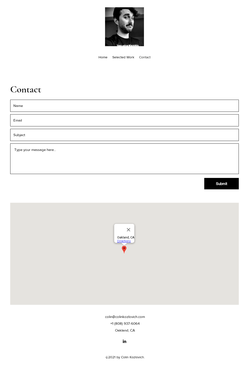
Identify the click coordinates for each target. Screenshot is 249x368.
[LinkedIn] (124, 341)
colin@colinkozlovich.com (125, 317)
